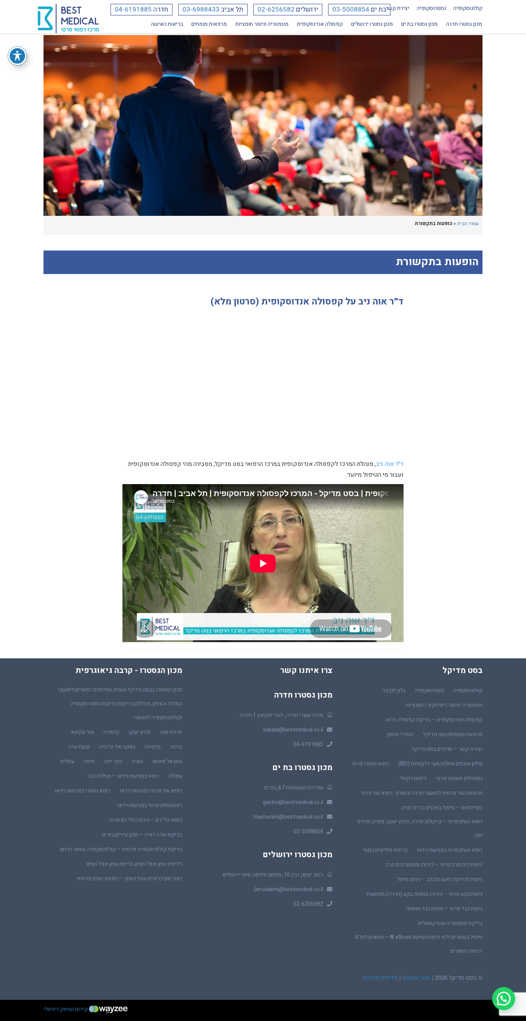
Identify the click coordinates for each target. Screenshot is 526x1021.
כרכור (176, 747)
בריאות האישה (167, 24)
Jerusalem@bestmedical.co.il (288, 889)
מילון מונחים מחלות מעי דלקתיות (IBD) (440, 764)
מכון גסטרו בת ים (419, 24)
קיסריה (111, 732)
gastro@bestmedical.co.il (293, 802)
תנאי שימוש (416, 978)
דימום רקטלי (413, 778)
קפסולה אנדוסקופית (320, 24)
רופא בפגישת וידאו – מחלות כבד (123, 776)
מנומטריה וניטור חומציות (261, 24)
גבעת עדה (79, 747)
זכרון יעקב (139, 732)
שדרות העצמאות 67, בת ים (293, 788)
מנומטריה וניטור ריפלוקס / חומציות (444, 705)
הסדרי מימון (400, 734)
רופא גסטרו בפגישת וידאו (83, 791)
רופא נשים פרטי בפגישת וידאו (449, 850)
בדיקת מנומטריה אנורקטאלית (450, 923)
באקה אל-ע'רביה (117, 747)
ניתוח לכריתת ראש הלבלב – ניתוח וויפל (439, 879)
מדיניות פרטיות (380, 978)
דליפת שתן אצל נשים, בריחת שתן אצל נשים (134, 864)
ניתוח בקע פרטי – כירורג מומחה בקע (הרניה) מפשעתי (423, 894)
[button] (503, 998)
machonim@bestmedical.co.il (288, 817)
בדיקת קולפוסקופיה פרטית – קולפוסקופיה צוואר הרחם (121, 849)
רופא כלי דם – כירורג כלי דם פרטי (145, 820)
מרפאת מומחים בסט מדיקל (452, 734)
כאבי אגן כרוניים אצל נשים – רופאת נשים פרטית (129, 879)
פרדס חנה (171, 732)
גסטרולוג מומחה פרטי (459, 778)
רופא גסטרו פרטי (370, 764)
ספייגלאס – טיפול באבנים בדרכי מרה (442, 808)
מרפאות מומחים (209, 24)
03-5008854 (350, 9)
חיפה (89, 761)
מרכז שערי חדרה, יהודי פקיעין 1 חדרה (281, 715)
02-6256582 (276, 9)
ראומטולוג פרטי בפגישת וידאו (149, 805)
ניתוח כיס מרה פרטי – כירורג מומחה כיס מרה (433, 865)
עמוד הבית (468, 223)
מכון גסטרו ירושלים (372, 24)
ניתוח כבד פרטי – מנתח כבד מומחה (444, 909)
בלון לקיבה (393, 690)
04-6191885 (133, 9)
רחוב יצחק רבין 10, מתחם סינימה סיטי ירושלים (273, 875)
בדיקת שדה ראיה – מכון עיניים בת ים (142, 835)
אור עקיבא (82, 732)
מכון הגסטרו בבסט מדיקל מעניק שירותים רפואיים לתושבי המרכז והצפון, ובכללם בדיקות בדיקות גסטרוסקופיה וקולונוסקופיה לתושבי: (120, 704)
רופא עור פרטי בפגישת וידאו (151, 791)
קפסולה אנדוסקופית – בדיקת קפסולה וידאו (433, 720)
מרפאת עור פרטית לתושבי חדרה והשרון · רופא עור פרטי (421, 793)
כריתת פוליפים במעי (385, 850)
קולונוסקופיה (467, 8)
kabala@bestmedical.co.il (293, 730)
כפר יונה (113, 761)
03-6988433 (201, 9)
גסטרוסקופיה (431, 8)
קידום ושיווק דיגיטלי (66, 1009)
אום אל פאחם (167, 761)
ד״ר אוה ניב (390, 464)
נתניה (137, 761)
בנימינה (152, 747)
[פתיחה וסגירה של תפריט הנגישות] (17, 56)
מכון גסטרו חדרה (464, 24)
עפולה (175, 776)
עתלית (67, 761)
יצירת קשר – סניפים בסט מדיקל (447, 749)
